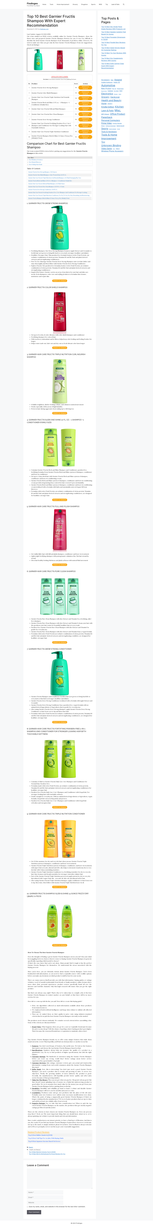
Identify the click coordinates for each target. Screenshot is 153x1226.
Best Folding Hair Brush (35, 164)
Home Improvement (63, 4)
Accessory (105, 80)
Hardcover (115, 97)
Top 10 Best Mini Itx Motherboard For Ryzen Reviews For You (47, 1154)
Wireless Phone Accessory (112, 151)
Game (120, 94)
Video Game (106, 148)
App (112, 80)
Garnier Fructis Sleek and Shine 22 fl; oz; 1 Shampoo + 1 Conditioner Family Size (50, 181)
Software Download (111, 126)
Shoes (103, 126)
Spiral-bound (120, 126)
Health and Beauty (111, 100)
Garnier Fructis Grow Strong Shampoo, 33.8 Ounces (42, 172)
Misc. (118, 110)
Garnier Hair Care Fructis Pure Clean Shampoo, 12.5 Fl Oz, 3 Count (46, 186)
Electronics (107, 93)
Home (44, 4)
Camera (110, 91)
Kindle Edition (107, 107)
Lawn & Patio (115, 4)
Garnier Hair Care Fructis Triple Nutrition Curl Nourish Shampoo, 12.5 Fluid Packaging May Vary (54, 178)
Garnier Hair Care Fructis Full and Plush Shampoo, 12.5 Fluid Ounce (46, 183)
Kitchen (119, 106)
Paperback (106, 117)
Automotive (108, 85)
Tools (51, 4)
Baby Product (106, 88)
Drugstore (84, 4)
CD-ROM (116, 91)
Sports (93, 4)
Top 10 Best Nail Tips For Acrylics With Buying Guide (46, 1138)
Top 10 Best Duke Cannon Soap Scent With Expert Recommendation (112, 66)
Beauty (31, 1147)
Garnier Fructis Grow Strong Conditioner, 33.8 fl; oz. (42, 189)
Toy (107, 4)
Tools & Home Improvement (109, 136)
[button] (123, 4)
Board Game (104, 91)
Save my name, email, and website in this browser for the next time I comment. (57, 1206)
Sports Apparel (112, 129)
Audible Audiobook (107, 82)
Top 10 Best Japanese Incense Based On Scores (44, 1141)
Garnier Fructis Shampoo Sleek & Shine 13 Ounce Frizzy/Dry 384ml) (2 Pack (48, 198)
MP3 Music (105, 114)
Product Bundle (117, 123)
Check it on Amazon (85, 87)
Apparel (118, 79)
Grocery (75, 4)
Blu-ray (114, 88)
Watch (118, 148)
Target (118, 129)
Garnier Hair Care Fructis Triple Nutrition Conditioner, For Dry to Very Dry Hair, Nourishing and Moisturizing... (59, 195)
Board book (120, 88)
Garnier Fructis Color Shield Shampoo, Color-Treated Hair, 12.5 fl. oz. (47, 175)
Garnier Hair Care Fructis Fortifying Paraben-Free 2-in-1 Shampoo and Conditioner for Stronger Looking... (58, 192)
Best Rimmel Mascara (35, 162)
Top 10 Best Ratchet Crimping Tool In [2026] (42, 1152)
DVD (120, 91)
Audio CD (117, 82)
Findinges (32, 3)
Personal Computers (110, 120)
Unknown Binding (111, 145)
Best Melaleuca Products (36, 159)
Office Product (117, 114)
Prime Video (106, 123)
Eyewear (116, 94)
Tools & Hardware (109, 131)
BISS (100, 4)
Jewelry (109, 103)
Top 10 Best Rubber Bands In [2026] (40, 1135)
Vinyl (114, 148)
